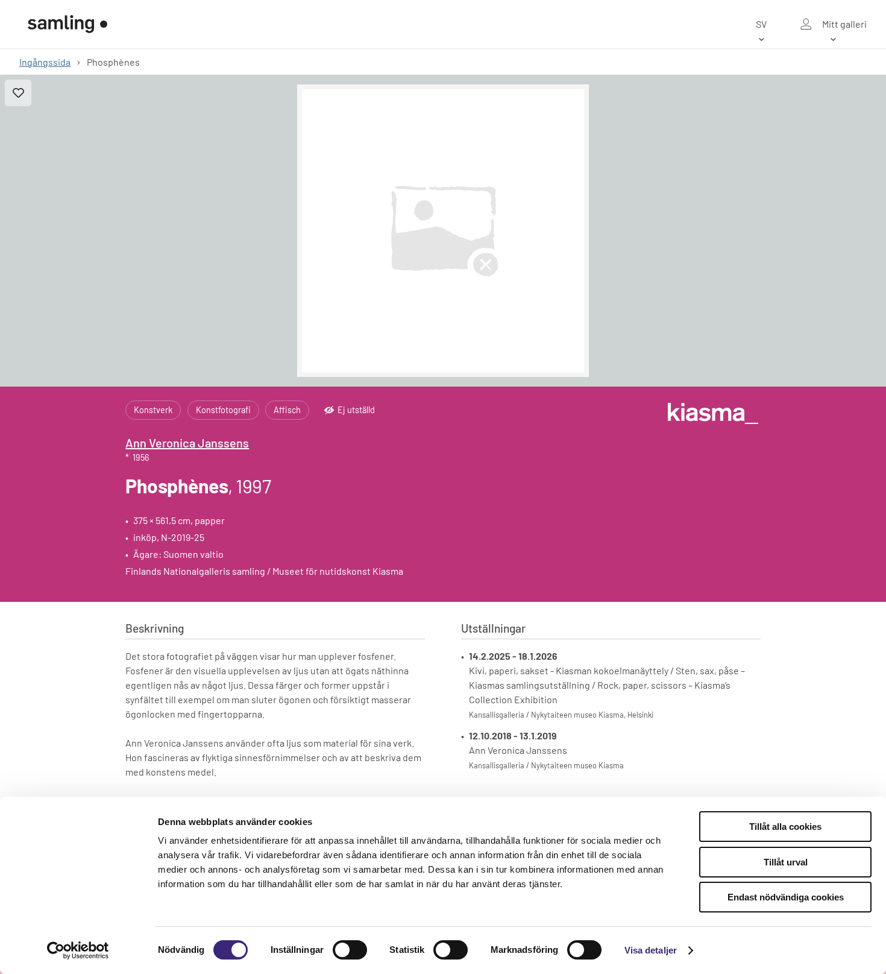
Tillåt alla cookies (785, 826)
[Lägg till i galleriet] (18, 93)
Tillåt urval (786, 862)
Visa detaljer (650, 950)
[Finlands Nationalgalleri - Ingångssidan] (67, 24)
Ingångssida (45, 62)
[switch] (350, 950)
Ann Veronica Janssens (187, 442)
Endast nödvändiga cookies (785, 897)
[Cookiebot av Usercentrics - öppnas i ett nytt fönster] (78, 950)
